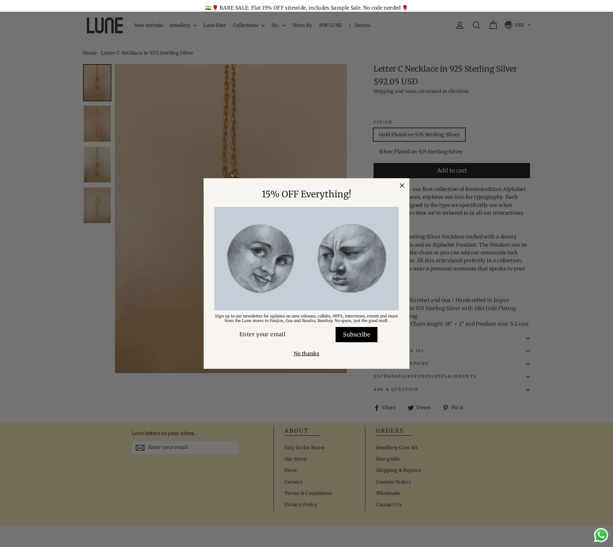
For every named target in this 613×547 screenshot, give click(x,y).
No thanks (306, 353)
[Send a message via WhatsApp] (601, 535)
